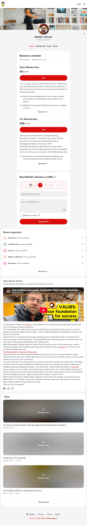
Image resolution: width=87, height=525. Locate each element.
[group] (43, 91)
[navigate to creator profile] (43, 29)
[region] (43, 111)
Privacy (41, 514)
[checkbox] (28, 215)
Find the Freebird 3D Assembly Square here (19, 352)
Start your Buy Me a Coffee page (43, 518)
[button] (84, 4)
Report (57, 514)
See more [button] (42, 112)
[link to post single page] (43, 414)
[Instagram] (8, 388)
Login (79, 4)
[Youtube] (4, 388)
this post (75, 367)
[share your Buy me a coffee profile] (84, 33)
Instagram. (63, 347)
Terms (49, 514)
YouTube (28, 324)
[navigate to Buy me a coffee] (3, 4)
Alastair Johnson (43, 36)
